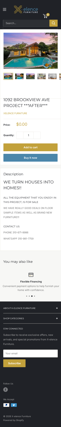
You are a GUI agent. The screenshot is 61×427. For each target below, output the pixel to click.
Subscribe (14, 363)
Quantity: (8, 135)
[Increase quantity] (37, 135)
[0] (45, 16)
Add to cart (31, 147)
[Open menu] (4, 9)
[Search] (53, 23)
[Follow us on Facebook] (5, 389)
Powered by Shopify (13, 420)
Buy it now (30, 157)
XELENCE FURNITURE (15, 113)
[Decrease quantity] (19, 135)
